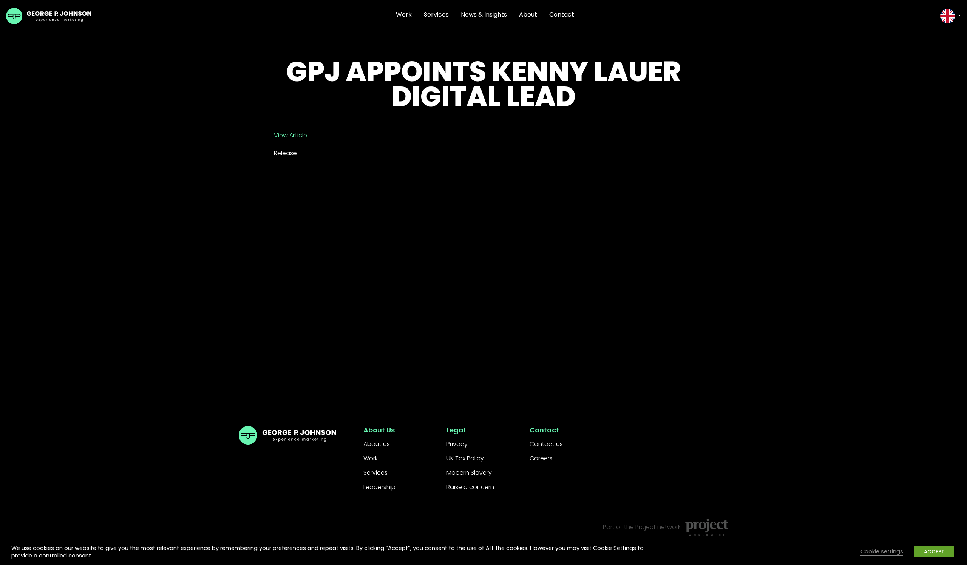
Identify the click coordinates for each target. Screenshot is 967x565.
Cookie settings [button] (881, 551)
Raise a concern (470, 487)
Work (404, 14)
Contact (561, 14)
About (528, 14)
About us (376, 444)
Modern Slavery (469, 472)
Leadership (379, 487)
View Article (290, 135)
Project (645, 527)
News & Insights (484, 14)
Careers (541, 458)
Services (436, 14)
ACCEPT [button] (934, 551)
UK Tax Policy (465, 458)
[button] (950, 16)
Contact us (546, 444)
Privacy (457, 444)
